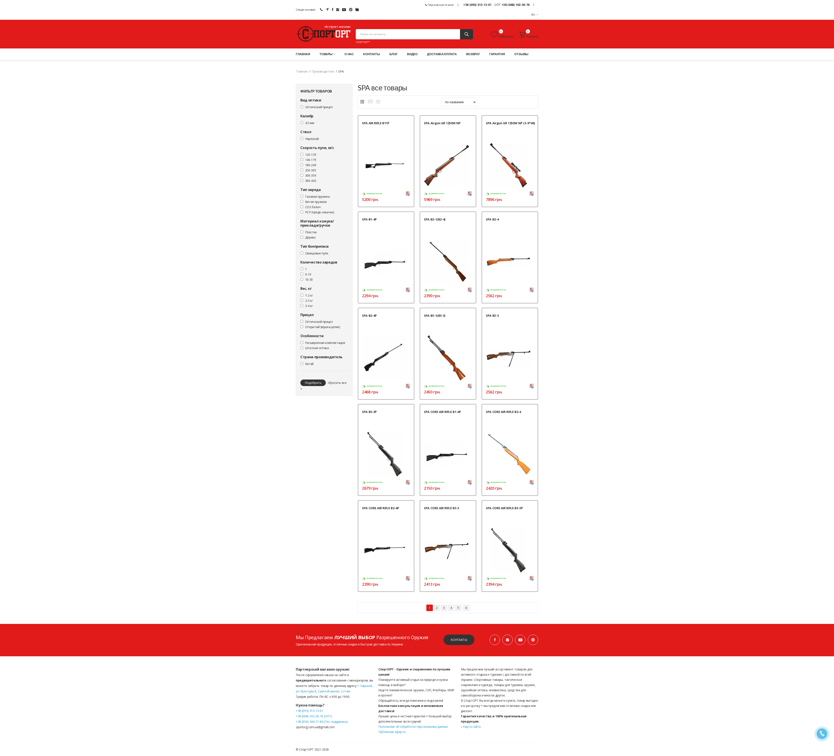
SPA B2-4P (369, 315)
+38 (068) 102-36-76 (515, 5)
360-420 (310, 181)
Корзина (532, 36)
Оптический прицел (319, 107)
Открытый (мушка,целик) (322, 327)
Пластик (311, 232)
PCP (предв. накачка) (319, 212)
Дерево (310, 237)
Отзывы (521, 54)
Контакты (371, 54)
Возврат (473, 54)
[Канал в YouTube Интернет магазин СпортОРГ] (520, 640)
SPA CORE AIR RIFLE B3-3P (504, 508)
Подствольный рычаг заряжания (506, 321)
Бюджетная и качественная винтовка (446, 224)
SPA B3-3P (369, 412)
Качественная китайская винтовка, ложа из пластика (448, 419)
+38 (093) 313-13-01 (477, 5)
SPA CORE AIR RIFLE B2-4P (380, 508)
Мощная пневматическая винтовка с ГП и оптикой (510, 130)
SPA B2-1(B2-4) (434, 219)
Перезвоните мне (440, 5)
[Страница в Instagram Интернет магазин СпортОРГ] (337, 9)
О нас (349, 54)
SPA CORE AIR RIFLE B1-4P (442, 412)
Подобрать (313, 383)
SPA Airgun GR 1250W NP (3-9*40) (510, 123)
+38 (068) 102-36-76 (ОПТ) (314, 716)
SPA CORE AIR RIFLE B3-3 (441, 508)
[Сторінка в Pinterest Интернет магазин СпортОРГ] (350, 9)
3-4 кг (309, 306)
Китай (309, 364)
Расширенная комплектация (325, 343)
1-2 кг (309, 295)
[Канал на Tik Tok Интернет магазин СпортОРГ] (357, 9)
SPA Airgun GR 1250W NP (442, 123)
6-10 (308, 274)
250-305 (310, 170)
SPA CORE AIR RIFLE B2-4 (503, 412)
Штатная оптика (317, 348)
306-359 (310, 175)
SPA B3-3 (492, 315)
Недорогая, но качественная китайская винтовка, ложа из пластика (386, 227)
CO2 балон (313, 207)
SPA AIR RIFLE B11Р (375, 123)
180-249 (310, 165)
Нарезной (312, 139)
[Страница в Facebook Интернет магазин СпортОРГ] (332, 9)
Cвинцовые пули (316, 253)
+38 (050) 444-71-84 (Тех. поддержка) (322, 722)
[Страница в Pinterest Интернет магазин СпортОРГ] (533, 640)
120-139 (310, 155)
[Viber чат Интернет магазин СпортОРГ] (321, 9)
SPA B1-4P (369, 219)
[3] (362, 101)
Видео (412, 54)
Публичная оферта (391, 732)
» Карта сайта (470, 726)
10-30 (309, 279)
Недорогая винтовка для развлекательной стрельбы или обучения (505, 229)
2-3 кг (309, 300)
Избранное (506, 36)
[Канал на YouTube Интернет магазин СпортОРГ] (344, 9)
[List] (378, 101)
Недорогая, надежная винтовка (443, 321)
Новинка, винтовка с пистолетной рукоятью (382, 130)
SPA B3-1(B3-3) (434, 315)
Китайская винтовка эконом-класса (383, 321)
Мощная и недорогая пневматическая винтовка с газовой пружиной (447, 130)
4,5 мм (309, 123)
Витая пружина (316, 202)
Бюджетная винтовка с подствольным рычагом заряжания (385, 419)
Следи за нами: (306, 10)
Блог (393, 54)
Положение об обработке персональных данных (413, 726)
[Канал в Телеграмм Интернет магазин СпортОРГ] (327, 9)
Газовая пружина (317, 196)
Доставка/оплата (442, 54)
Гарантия (497, 54)
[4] (370, 101)
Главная (303, 54)
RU (533, 15)
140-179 (310, 160)
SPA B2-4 (492, 219)
